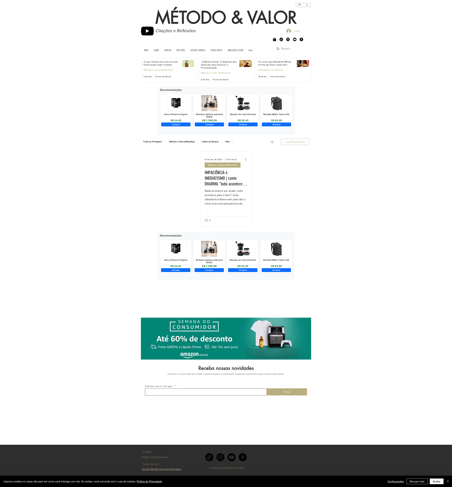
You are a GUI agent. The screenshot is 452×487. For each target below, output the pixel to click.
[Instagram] (288, 39)
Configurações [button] (396, 481)
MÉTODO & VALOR (226, 17)
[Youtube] (294, 39)
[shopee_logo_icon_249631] (274, 39)
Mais (227, 141)
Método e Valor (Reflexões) (158, 69)
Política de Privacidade (149, 481)
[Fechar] (448, 481)
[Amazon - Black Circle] (301, 39)
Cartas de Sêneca (210, 141)
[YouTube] (147, 31)
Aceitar (437, 481)
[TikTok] (281, 39)
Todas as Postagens (152, 141)
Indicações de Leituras (270, 69)
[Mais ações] (247, 159)
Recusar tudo (417, 481)
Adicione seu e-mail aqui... (159, 386)
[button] (272, 142)
